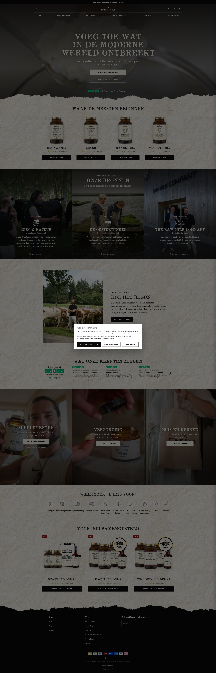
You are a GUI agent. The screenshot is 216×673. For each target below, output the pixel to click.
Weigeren (130, 344)
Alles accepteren (89, 344)
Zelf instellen (111, 344)
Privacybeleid (109, 339)
